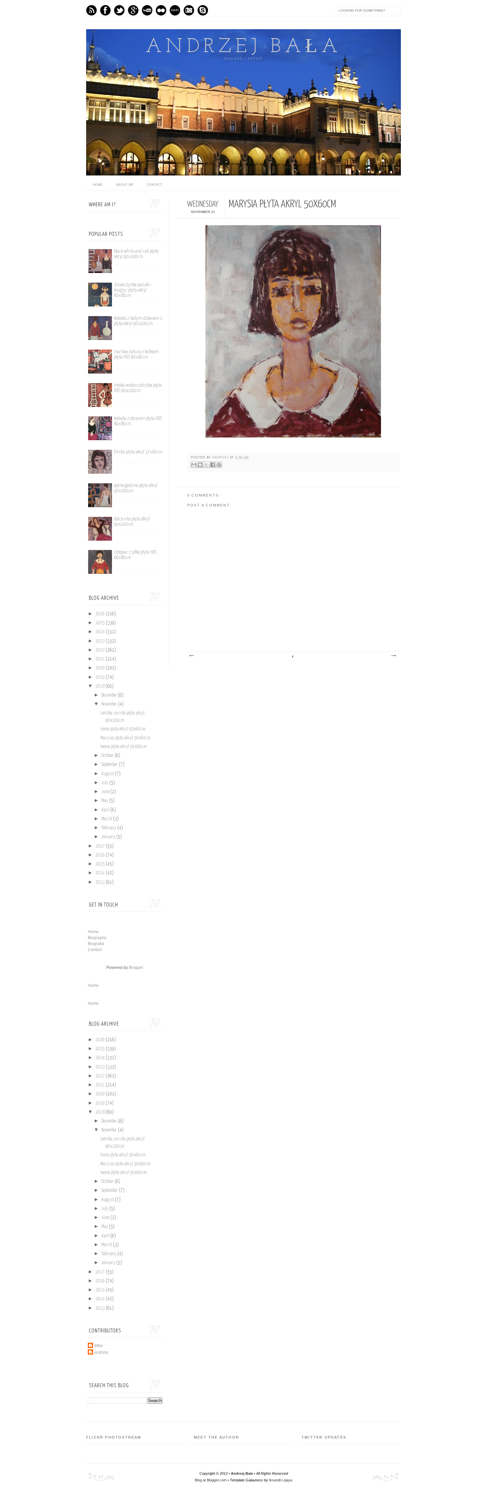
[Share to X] (206, 464)
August (108, 774)
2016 (100, 855)
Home (93, 931)
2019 (100, 677)
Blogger (136, 967)
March (107, 819)
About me (125, 184)
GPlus (133, 10)
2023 (100, 641)
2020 (100, 668)
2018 (100, 686)
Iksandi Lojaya (280, 1480)
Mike (98, 1345)
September (110, 764)
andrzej (221, 457)
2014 (100, 873)
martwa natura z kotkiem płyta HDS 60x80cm (136, 354)
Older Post (393, 655)
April (105, 810)
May (105, 800)
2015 (100, 864)
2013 (100, 882)
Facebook (105, 10)
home (98, 184)
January (108, 837)
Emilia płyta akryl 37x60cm (138, 451)
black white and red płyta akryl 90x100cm (136, 254)
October (108, 755)
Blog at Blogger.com (211, 1480)
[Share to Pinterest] (219, 464)
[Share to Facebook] (212, 464)
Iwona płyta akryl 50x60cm (123, 746)
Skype (202, 10)
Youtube (147, 10)
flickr (161, 10)
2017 (100, 846)
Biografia (96, 943)
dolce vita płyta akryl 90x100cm (132, 521)
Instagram (189, 10)
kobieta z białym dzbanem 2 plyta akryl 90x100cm (138, 321)
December (109, 695)
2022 (100, 650)
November (109, 704)
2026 (100, 614)
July (105, 782)
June (105, 791)
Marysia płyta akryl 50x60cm (125, 738)
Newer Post (191, 655)
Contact (154, 184)
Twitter (119, 10)
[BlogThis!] (200, 464)
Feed (91, 10)
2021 (100, 659)
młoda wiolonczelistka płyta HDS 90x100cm (138, 388)
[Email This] (193, 464)
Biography (97, 937)
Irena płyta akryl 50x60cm (122, 729)
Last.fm (175, 10)
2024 (100, 632)
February (109, 828)
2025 (100, 623)
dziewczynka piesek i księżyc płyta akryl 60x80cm (132, 290)
